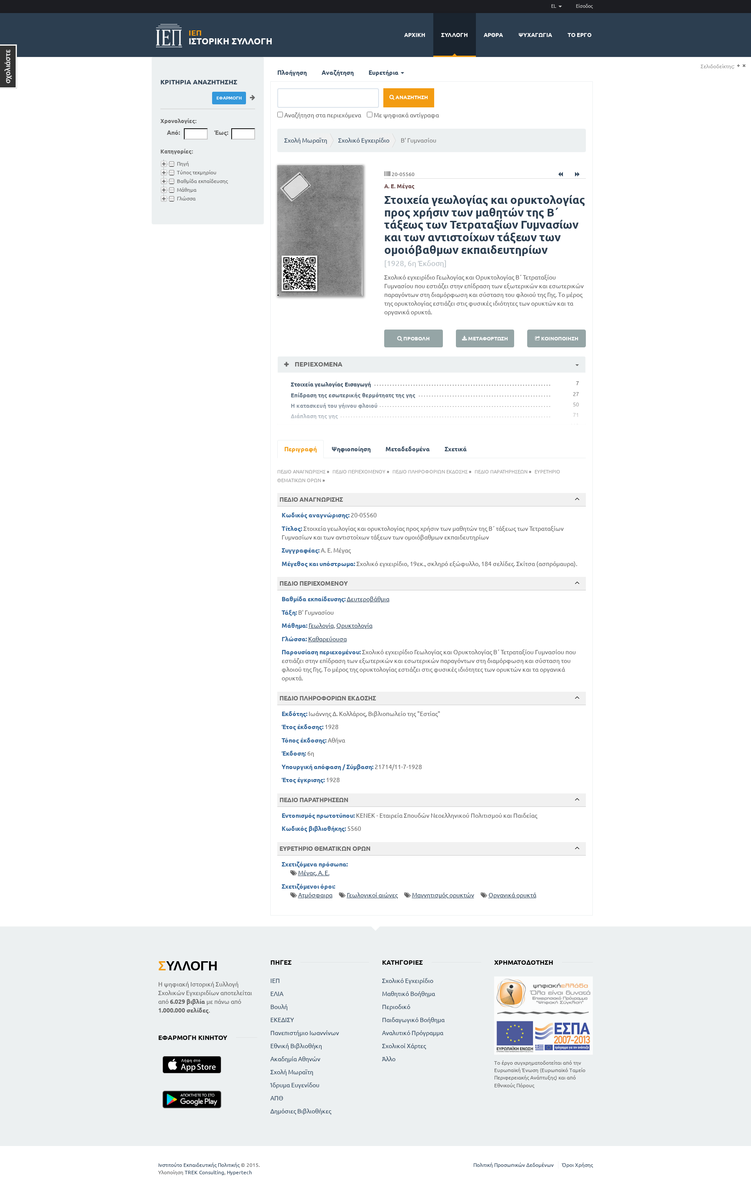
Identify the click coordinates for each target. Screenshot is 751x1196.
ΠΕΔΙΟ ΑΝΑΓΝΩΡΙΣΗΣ (301, 471)
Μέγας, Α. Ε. (313, 873)
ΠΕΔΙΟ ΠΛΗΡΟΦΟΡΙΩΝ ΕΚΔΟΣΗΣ (430, 471)
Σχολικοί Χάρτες (404, 1046)
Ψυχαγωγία (535, 35)
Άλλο (388, 1059)
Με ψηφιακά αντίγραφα (405, 115)
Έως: (221, 132)
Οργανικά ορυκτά (512, 895)
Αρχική (414, 35)
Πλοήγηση (292, 72)
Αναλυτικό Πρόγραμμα (412, 1032)
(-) (744, 66)
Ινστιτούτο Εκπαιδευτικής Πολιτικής (198, 1165)
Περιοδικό (396, 1006)
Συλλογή (454, 35)
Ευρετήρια (384, 72)
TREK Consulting (204, 1172)
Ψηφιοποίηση (351, 449)
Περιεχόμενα (317, 364)
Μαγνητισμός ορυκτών (443, 895)
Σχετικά (456, 449)
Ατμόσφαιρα (315, 895)
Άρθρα (493, 35)
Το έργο (579, 35)
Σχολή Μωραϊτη (305, 140)
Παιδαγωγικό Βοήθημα (413, 1019)
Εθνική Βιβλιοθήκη (296, 1046)
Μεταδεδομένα (407, 449)
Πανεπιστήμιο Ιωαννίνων (304, 1032)
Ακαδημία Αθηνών (295, 1059)
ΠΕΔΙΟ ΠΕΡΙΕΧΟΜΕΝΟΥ (358, 471)
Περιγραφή (300, 449)
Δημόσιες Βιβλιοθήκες (300, 1111)
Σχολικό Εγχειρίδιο (363, 140)
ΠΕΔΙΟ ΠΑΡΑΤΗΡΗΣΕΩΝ (501, 471)
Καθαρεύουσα (327, 639)
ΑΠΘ (276, 1098)
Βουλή (279, 1006)
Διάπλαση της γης (314, 416)
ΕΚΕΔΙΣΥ (282, 1019)
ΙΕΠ (275, 980)
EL (554, 6)
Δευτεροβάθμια (368, 599)
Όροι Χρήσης (577, 1165)
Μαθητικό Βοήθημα (408, 993)
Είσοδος (584, 6)
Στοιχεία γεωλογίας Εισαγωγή (331, 384)
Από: (173, 132)
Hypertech (239, 1172)
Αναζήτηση (338, 72)
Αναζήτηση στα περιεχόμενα (322, 115)
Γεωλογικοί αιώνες (372, 895)
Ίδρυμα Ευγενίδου (294, 1085)
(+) (738, 66)
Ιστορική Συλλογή (230, 35)
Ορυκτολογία (354, 625)
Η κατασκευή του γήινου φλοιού (334, 406)
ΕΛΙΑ (276, 993)
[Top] (577, 499)
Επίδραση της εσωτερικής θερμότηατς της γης (353, 395)
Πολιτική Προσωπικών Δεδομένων (513, 1165)
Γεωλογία (321, 625)
